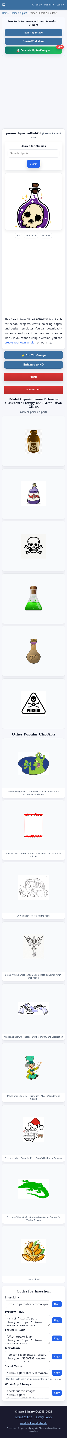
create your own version (20, 342)
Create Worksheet (33, 41)
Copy (57, 1304)
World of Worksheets (33, 1423)
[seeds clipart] (33, 1251)
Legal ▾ (60, 4)
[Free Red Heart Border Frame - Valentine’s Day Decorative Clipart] (33, 825)
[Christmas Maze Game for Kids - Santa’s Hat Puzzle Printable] (33, 1129)
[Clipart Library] (3, 4)
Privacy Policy (43, 1417)
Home (5, 13)
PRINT (33, 377)
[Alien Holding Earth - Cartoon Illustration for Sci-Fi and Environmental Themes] (33, 763)
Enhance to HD (33, 364)
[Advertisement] (33, 92)
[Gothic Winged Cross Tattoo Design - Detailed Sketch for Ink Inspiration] (33, 946)
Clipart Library (25, 1411)
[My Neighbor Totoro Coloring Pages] (33, 887)
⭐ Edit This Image (33, 355)
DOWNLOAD (33, 389)
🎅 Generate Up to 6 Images (39, 49)
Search (33, 164)
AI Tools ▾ (37, 4)
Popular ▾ (49, 4)
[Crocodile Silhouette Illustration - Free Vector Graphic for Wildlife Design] (33, 1189)
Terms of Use (23, 1417)
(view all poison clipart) (33, 412)
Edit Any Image (33, 32)
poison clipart (19, 13)
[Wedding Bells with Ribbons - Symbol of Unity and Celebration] (33, 1008)
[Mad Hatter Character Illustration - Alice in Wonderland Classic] (33, 1067)
